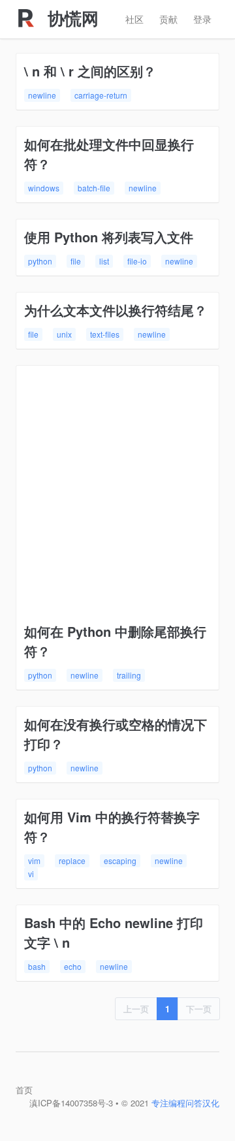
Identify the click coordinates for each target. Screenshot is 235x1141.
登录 (202, 18)
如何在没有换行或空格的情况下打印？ (115, 734)
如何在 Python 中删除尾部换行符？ (115, 641)
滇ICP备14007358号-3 (71, 1103)
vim (34, 860)
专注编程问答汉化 (185, 1103)
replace (72, 860)
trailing (129, 675)
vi (31, 873)
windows (43, 187)
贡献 (168, 18)
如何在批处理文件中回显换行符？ (109, 154)
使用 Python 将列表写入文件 (108, 236)
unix (64, 334)
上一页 (136, 1009)
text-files (104, 334)
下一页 (199, 1009)
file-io (137, 260)
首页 (24, 1090)
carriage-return (100, 95)
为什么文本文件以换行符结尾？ (115, 309)
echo (73, 966)
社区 (134, 18)
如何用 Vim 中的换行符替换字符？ (112, 826)
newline (42, 95)
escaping (120, 860)
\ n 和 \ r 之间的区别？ (90, 70)
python (40, 260)
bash (37, 966)
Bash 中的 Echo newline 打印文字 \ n (113, 932)
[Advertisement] (117, 497)
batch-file (94, 187)
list (104, 260)
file (75, 260)
